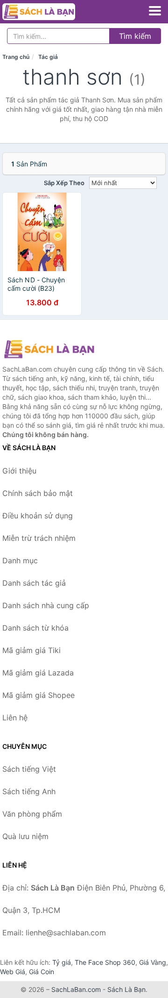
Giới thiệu (19, 470)
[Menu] (155, 11)
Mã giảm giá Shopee (38, 695)
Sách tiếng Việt (29, 769)
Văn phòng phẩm (32, 814)
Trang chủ (15, 56)
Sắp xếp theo (64, 183)
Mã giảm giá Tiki (31, 650)
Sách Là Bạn (126, 989)
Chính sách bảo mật (37, 493)
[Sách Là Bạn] (49, 349)
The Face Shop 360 (105, 962)
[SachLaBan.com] (52, 11)
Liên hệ (15, 717)
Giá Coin (41, 972)
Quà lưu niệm (25, 836)
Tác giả (48, 56)
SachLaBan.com (76, 989)
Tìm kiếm (135, 36)
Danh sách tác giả (34, 583)
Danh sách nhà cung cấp (45, 605)
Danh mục (20, 560)
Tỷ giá (61, 962)
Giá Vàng (152, 962)
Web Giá (12, 972)
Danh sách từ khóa (35, 627)
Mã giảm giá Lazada (38, 672)
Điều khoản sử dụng (37, 515)
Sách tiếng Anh (29, 791)
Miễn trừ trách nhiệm (39, 538)
